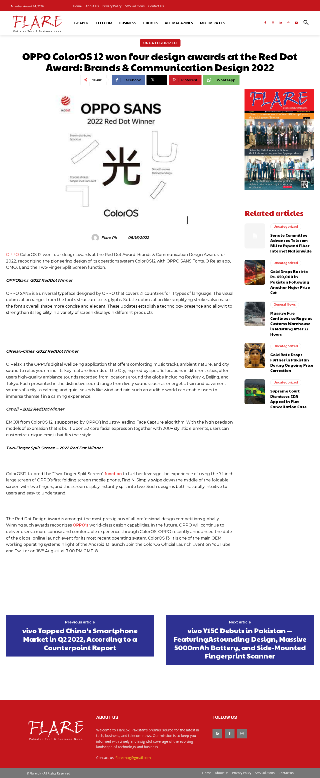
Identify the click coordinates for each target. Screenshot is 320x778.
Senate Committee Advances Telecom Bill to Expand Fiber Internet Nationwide (291, 242)
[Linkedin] (281, 23)
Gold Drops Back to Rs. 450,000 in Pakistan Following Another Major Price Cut (290, 282)
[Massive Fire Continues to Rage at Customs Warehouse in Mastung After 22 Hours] (254, 313)
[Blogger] (217, 733)
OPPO (12, 254)
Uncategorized (160, 43)
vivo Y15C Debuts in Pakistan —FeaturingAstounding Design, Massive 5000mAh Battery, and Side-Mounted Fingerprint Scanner (240, 643)
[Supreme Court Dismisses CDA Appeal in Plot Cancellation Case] (254, 391)
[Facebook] (265, 23)
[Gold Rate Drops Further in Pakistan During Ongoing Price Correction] (254, 355)
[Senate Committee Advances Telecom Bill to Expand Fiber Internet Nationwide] (254, 235)
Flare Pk (109, 237)
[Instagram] (273, 23)
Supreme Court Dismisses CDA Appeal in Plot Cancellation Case (288, 398)
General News (285, 304)
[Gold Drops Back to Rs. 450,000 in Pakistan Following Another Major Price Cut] (254, 272)
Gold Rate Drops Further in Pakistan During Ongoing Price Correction (291, 362)
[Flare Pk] (96, 237)
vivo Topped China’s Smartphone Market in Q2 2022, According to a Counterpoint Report (80, 639)
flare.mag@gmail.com (133, 757)
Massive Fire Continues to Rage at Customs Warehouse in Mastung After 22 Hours (291, 323)
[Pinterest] (288, 23)
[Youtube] (296, 23)
